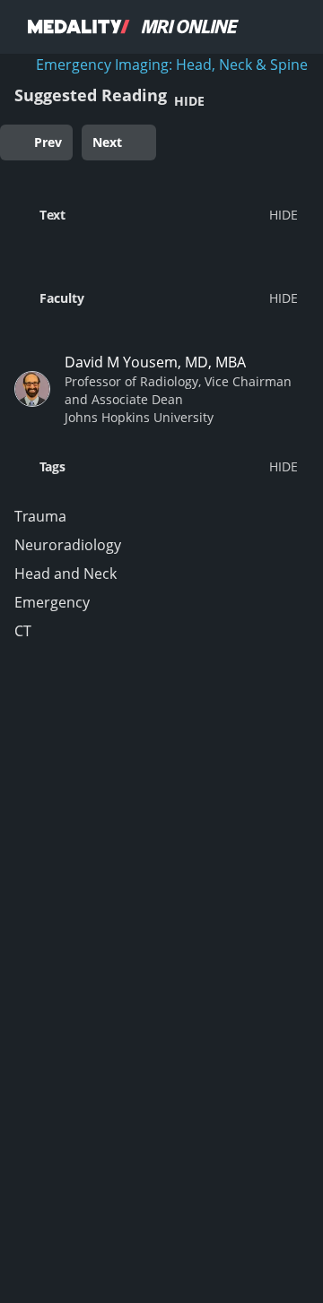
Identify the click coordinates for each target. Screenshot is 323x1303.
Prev (48, 142)
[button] (156, 214)
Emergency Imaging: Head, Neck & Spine (172, 64)
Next (107, 142)
